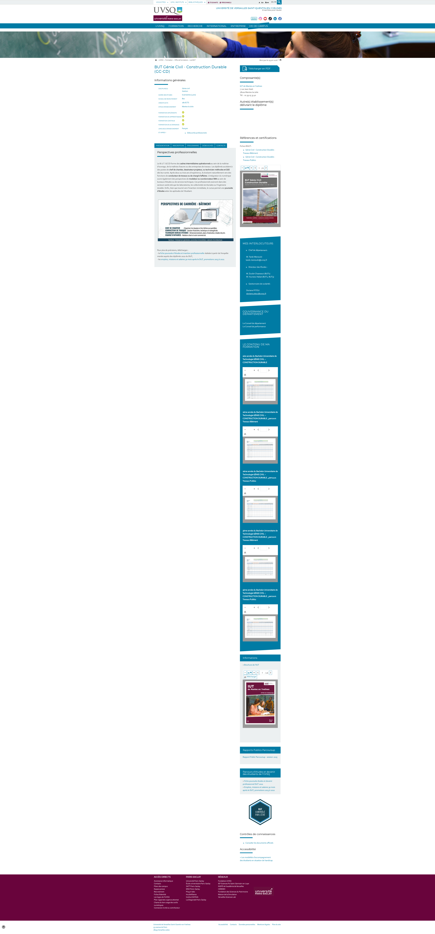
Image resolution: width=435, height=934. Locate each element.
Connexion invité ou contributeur (167, 908)
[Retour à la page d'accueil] (167, 14)
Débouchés (207, 146)
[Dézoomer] (242, 168)
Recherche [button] (195, 26)
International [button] (217, 26)
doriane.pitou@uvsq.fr (256, 293)
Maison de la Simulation (227, 894)
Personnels (226, 3)
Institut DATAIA (192, 897)
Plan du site (276, 925)
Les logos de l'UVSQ (162, 897)
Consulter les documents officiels (259, 843)
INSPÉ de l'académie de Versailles (231, 886)
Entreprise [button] (238, 26)
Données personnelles (247, 925)
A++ (267, 2)
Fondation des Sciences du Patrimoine (233, 892)
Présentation (162, 146)
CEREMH (221, 889)
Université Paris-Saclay (195, 881)
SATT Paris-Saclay (193, 886)
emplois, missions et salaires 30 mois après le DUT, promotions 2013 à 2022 (192, 260)
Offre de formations (181, 60)
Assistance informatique (163, 881)
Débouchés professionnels (197, 133)
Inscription (178, 146)
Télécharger (251, 374)
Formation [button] (176, 26)
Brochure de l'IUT (251, 665)
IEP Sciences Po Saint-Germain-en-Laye (233, 884)
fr (275, 2)
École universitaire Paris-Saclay (198, 884)
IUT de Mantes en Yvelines (251, 86)
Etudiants (214, 3)
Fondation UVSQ (224, 881)
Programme (193, 146)
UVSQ (161, 60)
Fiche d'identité (160, 894)
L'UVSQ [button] (160, 26)
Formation (169, 60)
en (272, 2)
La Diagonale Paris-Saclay (196, 900)
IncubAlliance (191, 894)
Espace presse (159, 889)
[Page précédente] (255, 168)
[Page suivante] (266, 168)
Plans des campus (161, 886)
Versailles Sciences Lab (227, 897)
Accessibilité (223, 925)
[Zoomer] (251, 168)
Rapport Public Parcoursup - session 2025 (260, 757)
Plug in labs (190, 892)
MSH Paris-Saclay (193, 889)
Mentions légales (263, 925)
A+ (262, 3)
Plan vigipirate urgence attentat (166, 900)
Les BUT (193, 60)
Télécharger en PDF (259, 68)
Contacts (220, 146)
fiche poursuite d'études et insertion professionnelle (182, 253)
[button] (258, 25)
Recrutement (159, 892)
